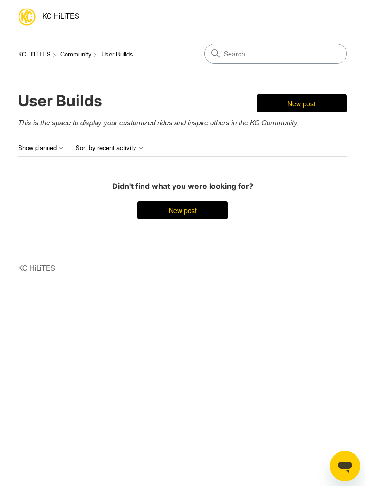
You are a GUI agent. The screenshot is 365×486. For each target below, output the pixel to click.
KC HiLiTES (34, 53)
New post (302, 103)
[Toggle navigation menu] (330, 17)
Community (76, 53)
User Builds (117, 53)
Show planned (38, 147)
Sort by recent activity (107, 147)
